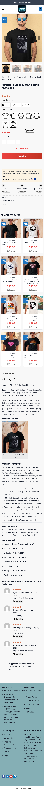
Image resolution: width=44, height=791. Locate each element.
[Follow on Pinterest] (11, 776)
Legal (6, 755)
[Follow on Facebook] (3, 776)
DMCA (6, 752)
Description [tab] (8, 373)
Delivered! (39, 191)
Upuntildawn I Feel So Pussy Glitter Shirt (9, 357)
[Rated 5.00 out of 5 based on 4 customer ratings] (22, 96)
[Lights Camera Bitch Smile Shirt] (11, 228)
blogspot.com (19, 570)
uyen (6, 204)
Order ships (22, 191)
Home (4, 77)
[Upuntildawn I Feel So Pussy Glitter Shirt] (11, 341)
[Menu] (3, 8)
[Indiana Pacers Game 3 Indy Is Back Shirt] (11, 265)
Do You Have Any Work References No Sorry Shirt (10, 320)
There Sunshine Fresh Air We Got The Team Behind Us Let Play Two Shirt (32, 282)
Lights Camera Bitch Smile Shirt (10, 244)
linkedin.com (18, 552)
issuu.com (14, 566)
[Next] (39, 38)
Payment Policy (10, 748)
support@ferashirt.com (19, 690)
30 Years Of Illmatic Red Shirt (31, 357)
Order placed (6, 191)
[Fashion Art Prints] (22, 9)
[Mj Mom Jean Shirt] (33, 228)
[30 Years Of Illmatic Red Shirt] (33, 341)
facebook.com (19, 557)
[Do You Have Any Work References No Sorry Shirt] (11, 304)
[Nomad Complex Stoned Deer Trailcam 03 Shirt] (33, 304)
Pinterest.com (19, 561)
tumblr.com (16, 574)
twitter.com (17, 548)
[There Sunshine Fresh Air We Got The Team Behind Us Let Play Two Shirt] (33, 265)
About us (7, 734)
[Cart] (40, 9)
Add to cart (23, 148)
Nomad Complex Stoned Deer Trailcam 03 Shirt (32, 320)
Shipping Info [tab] (9, 379)
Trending (11, 77)
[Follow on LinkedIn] (14, 776)
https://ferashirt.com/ (23, 544)
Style (4, 109)
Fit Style (5, 100)
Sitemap (29, 708)
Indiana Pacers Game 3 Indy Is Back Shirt (9, 281)
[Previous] (5, 38)
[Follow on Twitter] (7, 776)
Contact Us (8, 738)
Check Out (22, 156)
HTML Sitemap (32, 712)
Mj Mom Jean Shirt (30, 243)
